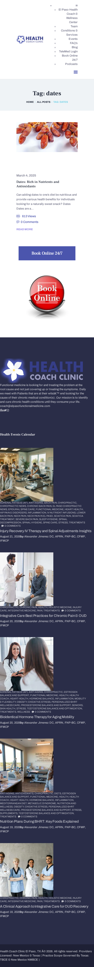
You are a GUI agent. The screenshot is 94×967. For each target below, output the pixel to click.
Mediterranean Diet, (14, 803)
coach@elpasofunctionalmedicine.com (25, 406)
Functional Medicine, (50, 509)
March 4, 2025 (26, 175)
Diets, (58, 793)
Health (54, 161)
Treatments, (8, 711)
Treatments (77, 522)
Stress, (63, 522)
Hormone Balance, (42, 698)
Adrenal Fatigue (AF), (14, 502)
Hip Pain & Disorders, (14, 512)
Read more (24, 229)
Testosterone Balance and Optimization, (55, 708)
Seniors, (77, 705)
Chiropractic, (67, 502)
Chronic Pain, (29, 607)
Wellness (23, 711)
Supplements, (9, 813)
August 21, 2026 (10, 536)
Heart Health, (74, 509)
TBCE (4, 959)
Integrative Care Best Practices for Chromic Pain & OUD (43, 616)
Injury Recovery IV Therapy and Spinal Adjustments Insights (45, 531)
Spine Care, (50, 522)
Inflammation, (37, 512)
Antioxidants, (25, 793)
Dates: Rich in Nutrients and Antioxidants (37, 184)
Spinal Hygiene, (32, 522)
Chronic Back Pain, (40, 506)
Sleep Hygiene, (49, 519)
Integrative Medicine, (22, 610)
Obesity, (22, 701)
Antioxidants (30, 161)
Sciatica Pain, (63, 516)
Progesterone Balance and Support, (46, 705)
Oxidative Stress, (40, 701)
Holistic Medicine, (61, 607)
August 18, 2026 (10, 912)
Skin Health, (8, 708)
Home (30, 102)
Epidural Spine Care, (22, 509)
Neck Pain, (20, 516)
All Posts (43, 102)
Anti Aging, (36, 502)
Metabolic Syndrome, (42, 803)
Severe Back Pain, (27, 519)
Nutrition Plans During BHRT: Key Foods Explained (39, 821)
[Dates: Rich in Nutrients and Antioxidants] (41, 137)
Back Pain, (51, 502)
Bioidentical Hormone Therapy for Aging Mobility (37, 717)
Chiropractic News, (13, 506)
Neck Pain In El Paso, (40, 516)
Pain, (40, 610)
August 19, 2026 (10, 827)
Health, (43, 607)
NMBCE (33, 959)
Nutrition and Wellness (38, 167)
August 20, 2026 (10, 621)
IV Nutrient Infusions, (62, 512)
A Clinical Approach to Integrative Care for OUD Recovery (44, 906)
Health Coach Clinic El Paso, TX (20, 951)
